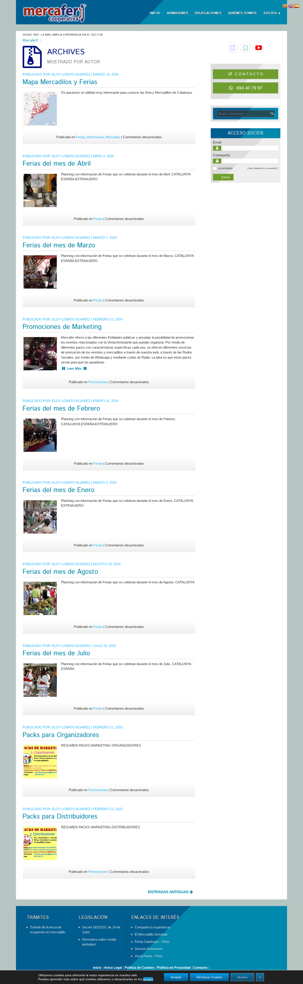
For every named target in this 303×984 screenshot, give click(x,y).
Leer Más (74, 368)
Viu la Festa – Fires (149, 956)
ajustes (148, 979)
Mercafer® (30, 40)
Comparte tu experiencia (152, 927)
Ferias (80, 137)
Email (217, 142)
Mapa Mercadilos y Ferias (60, 82)
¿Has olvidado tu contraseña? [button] (262, 168)
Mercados (113, 137)
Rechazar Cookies (209, 977)
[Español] (297, 6)
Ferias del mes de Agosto (60, 572)
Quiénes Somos (242, 13)
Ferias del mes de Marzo (59, 245)
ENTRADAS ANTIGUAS (169, 892)
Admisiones (177, 13)
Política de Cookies (139, 967)
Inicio (155, 13)
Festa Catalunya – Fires (152, 941)
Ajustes (242, 977)
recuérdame (225, 168)
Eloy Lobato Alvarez (71, 74)
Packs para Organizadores (61, 735)
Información (95, 137)
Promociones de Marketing (62, 327)
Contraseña (221, 155)
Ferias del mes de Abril (57, 164)
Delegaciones (208, 13)
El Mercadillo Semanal (151, 934)
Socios (270, 13)
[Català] (285, 6)
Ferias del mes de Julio (56, 653)
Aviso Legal (113, 967)
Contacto (200, 967)
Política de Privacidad (174, 967)
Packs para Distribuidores (60, 816)
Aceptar (176, 977)
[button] (214, 168)
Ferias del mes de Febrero (61, 408)
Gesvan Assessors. (149, 949)
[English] (291, 6)
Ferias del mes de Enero (58, 490)
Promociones (98, 382)
